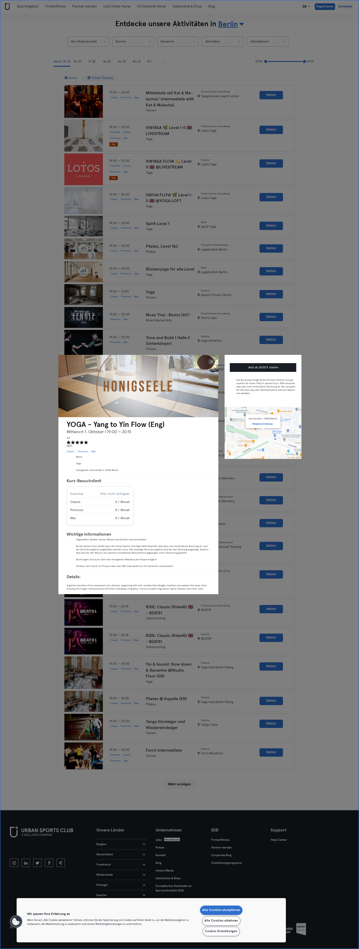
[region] (151, 920)
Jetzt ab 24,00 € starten (263, 367)
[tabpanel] (100, 506)
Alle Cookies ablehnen (221, 920)
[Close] (211, 361)
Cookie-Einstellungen (221, 931)
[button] (16, 921)
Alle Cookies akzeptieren (221, 910)
